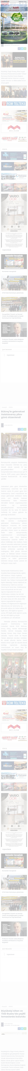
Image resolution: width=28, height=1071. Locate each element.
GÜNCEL (11, 21)
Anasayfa (4, 21)
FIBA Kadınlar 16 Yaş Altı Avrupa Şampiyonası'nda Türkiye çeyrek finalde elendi (14, 9)
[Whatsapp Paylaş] (25, 48)
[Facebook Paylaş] (19, 48)
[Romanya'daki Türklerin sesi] (8, 3)
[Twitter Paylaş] (22, 48)
